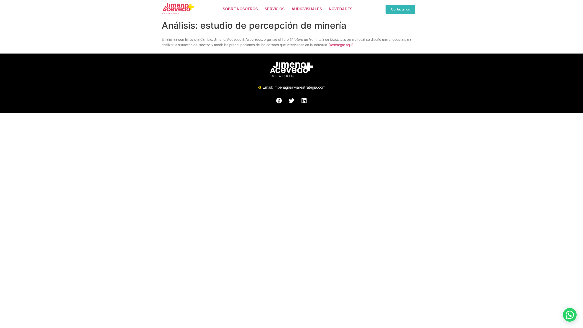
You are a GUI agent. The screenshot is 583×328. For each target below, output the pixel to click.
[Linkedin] (304, 100)
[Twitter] (291, 100)
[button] (570, 315)
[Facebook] (279, 100)
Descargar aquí (341, 45)
